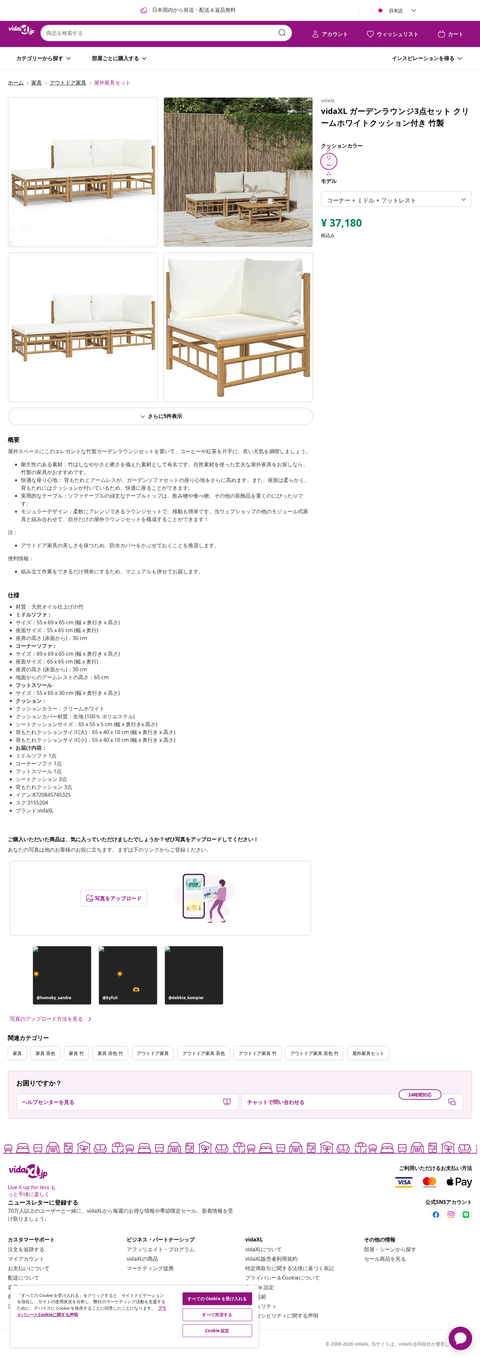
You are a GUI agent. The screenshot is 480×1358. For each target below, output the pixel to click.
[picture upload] (204, 898)
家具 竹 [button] (76, 1053)
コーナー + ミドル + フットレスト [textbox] (371, 200)
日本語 (396, 11)
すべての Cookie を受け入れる (217, 1299)
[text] (341, 224)
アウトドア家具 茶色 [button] (204, 1053)
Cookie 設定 (259, 1287)
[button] (62, 975)
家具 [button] (17, 1053)
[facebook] (436, 1214)
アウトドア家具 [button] (153, 1053)
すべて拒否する (217, 1315)
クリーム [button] (328, 161)
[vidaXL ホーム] (21, 30)
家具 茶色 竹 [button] (110, 1053)
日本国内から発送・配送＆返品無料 (193, 9)
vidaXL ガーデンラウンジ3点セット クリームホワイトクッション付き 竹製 (395, 116)
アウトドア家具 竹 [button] (258, 1053)
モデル (329, 180)
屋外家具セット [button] (368, 1053)
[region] (134, 1317)
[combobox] (166, 33)
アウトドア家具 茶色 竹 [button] (314, 1053)
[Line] (466, 1214)
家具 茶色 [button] (45, 1053)
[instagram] (451, 1214)
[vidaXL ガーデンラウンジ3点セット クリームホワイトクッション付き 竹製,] (82, 172)
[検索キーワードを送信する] (282, 32)
